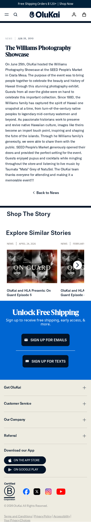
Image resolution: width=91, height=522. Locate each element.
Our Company (45, 420)
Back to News (45, 193)
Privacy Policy (42, 516)
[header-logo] (44, 14)
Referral (45, 436)
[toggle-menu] (83, 387)
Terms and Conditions (18, 516)
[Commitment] (9, 492)
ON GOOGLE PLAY (26, 469)
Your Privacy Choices (17, 520)
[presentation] (9, 460)
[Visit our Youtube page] (26, 491)
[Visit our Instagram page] (48, 491)
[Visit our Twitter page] (37, 491)
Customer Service (45, 404)
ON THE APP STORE (27, 460)
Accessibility (61, 516)
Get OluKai (45, 388)
